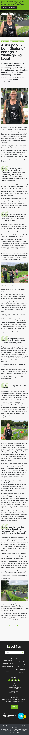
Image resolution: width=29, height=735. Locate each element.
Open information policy (21, 669)
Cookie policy (21, 664)
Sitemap (21, 672)
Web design (12, 732)
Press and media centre (7, 666)
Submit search (22, 653)
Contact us (7, 669)
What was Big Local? (7, 660)
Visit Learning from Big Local (9, 7)
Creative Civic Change (7, 663)
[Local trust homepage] (13, 14)
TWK (18, 732)
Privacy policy (21, 666)
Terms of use (21, 661)
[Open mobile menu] (25, 14)
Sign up (14, 706)
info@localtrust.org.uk (14, 692)
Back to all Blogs (15, 626)
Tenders (7, 671)
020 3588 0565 (14, 691)
